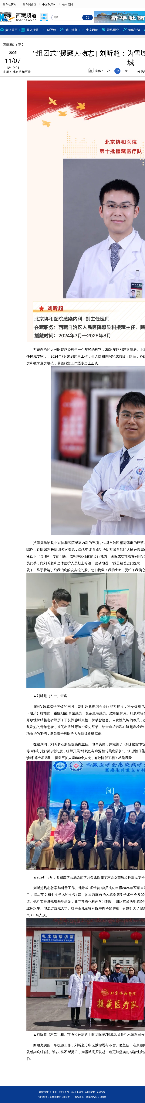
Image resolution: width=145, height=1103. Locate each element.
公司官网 (67, 4)
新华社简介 (9, 4)
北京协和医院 (21, 72)
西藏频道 (9, 44)
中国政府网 (49, 4)
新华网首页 (29, 4)
